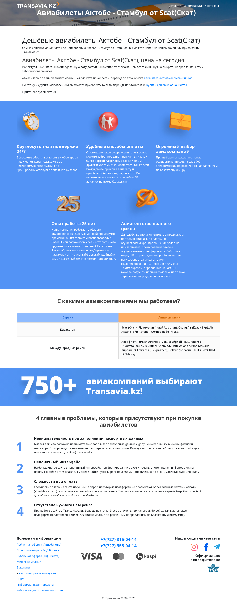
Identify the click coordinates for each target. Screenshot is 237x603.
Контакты (212, 6)
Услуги (173, 6)
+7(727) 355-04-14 (118, 545)
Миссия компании (29, 562)
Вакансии (23, 567)
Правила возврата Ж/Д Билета (38, 550)
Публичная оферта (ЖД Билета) (38, 556)
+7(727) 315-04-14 (118, 539)
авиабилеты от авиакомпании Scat (168, 78)
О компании (193, 6)
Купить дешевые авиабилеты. (166, 85)
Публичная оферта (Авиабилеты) (39, 544)
